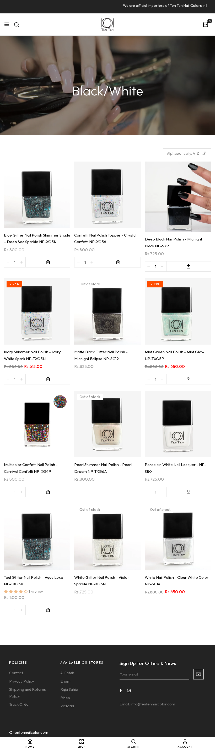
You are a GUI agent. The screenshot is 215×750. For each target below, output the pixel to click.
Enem (65, 681)
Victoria (67, 705)
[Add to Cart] (47, 262)
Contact (16, 672)
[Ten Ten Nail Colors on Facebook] (121, 690)
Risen (65, 697)
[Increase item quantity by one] (21, 262)
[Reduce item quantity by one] (8, 262)
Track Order (19, 704)
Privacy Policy (21, 681)
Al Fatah (67, 672)
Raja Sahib (69, 689)
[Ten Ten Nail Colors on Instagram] (129, 690)
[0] (205, 25)
